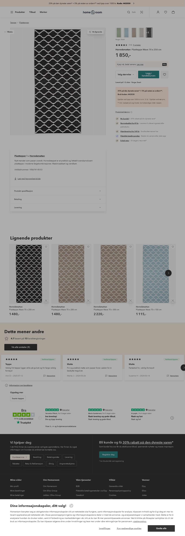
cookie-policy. (139, 521)
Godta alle (161, 528)
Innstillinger (104, 528)
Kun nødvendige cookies (129, 528)
